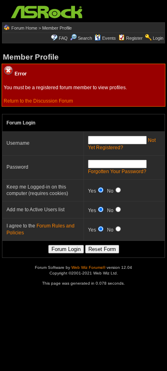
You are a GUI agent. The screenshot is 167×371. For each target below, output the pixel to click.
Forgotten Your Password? (117, 171)
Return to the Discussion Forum (38, 101)
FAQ (63, 38)
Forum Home (24, 28)
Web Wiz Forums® (88, 267)
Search (85, 38)
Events (109, 38)
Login (158, 38)
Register (134, 38)
